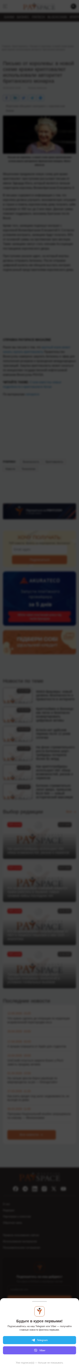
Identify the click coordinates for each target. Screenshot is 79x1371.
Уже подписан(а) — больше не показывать (39, 1362)
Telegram (42, 1340)
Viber (42, 1350)
